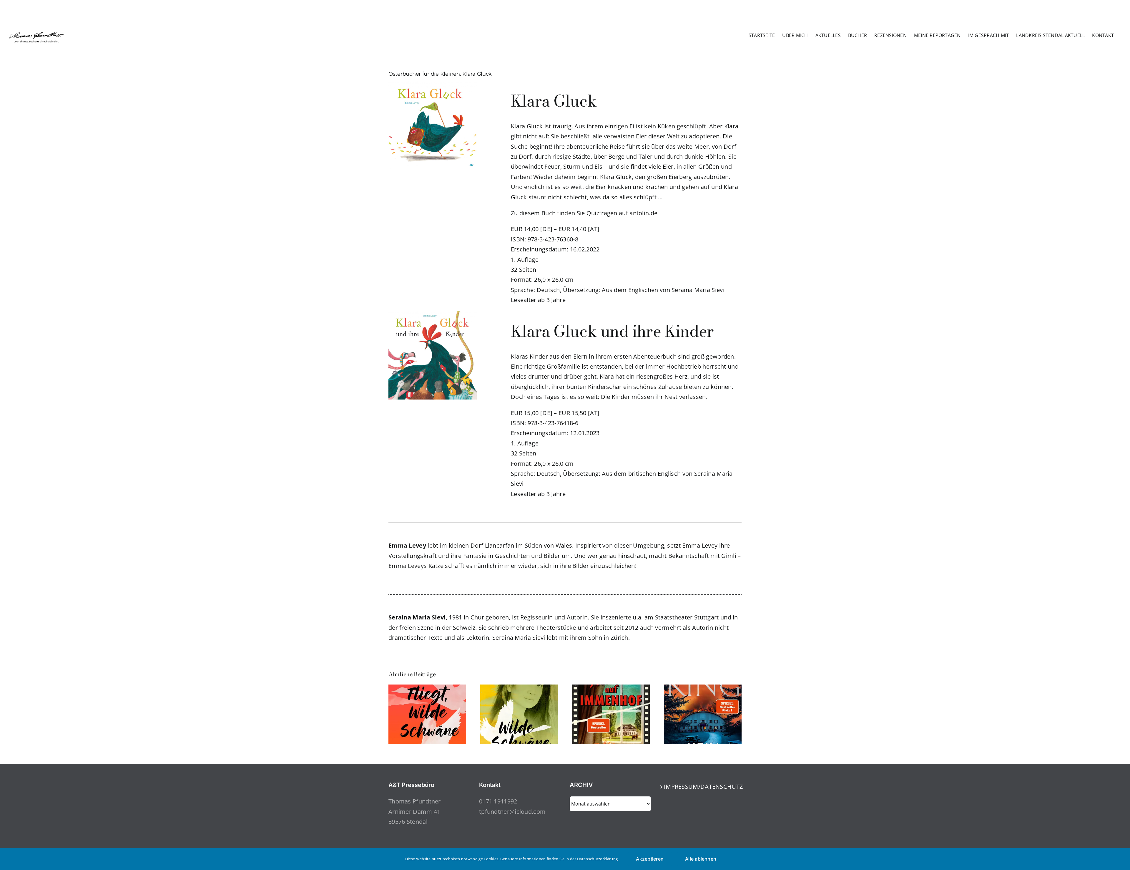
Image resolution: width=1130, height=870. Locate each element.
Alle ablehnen (700, 859)
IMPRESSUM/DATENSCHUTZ (701, 787)
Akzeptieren (650, 859)
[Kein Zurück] (703, 688)
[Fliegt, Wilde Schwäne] (427, 688)
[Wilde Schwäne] (519, 688)
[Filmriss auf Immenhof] (611, 688)
